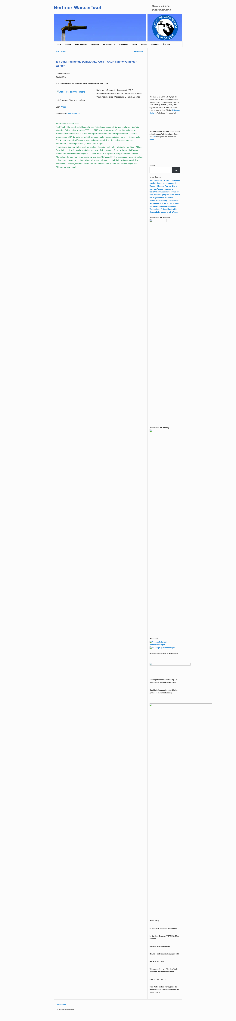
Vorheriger (61, 51)
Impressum (61, 1004)
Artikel (63, 106)
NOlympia (95, 44)
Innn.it (152, 139)
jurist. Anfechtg (81, 44)
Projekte (68, 44)
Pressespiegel (169, 647)
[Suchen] (176, 170)
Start (59, 44)
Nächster (138, 51)
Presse (134, 44)
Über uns (166, 44)
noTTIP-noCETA (109, 44)
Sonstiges (155, 44)
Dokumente (123, 44)
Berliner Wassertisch (78, 7)
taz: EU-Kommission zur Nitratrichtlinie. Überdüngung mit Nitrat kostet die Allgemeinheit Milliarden (165, 194)
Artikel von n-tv (73, 113)
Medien (144, 44)
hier (154, 137)
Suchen (152, 165)
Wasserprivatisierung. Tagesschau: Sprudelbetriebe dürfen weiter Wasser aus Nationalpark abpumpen (164, 203)
